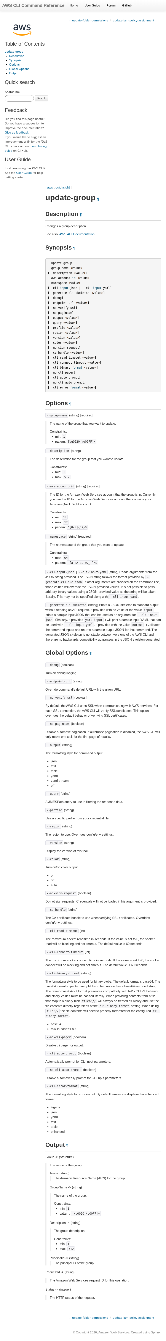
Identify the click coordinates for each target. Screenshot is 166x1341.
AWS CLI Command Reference (33, 5)
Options (14, 64)
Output (13, 73)
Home (74, 5)
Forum (111, 5)
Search (41, 98)
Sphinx (155, 1332)
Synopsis (15, 60)
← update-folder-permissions (88, 20)
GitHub (127, 5)
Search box (12, 91)
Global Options (19, 69)
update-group (14, 51)
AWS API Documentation (76, 234)
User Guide (92, 5)
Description (16, 56)
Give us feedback (17, 132)
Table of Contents (25, 44)
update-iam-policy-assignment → (135, 20)
